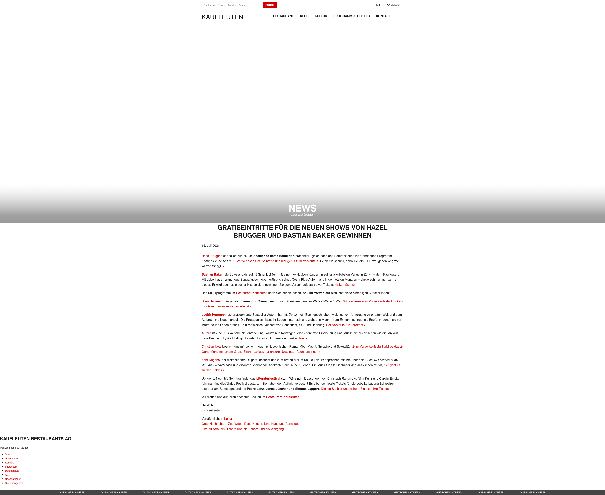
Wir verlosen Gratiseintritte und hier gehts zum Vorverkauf (277, 261)
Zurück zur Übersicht (302, 214)
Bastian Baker (212, 274)
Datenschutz (12, 470)
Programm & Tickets (351, 16)
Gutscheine (11, 458)
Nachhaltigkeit (13, 479)
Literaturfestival (268, 378)
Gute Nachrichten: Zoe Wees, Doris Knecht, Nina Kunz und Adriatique (251, 423)
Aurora (206, 333)
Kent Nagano (211, 359)
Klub (304, 16)
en (378, 4)
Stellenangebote (14, 483)
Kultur (321, 16)
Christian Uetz (211, 346)
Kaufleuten (222, 16)
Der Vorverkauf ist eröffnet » (346, 324)
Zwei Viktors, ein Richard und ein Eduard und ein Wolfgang (243, 428)
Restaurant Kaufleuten (251, 292)
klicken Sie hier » (346, 284)
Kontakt (383, 16)
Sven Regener (212, 301)
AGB (7, 475)
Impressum (11, 466)
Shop (8, 454)
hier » (303, 338)
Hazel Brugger (212, 255)
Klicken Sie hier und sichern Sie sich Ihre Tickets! (355, 388)
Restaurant (283, 16)
